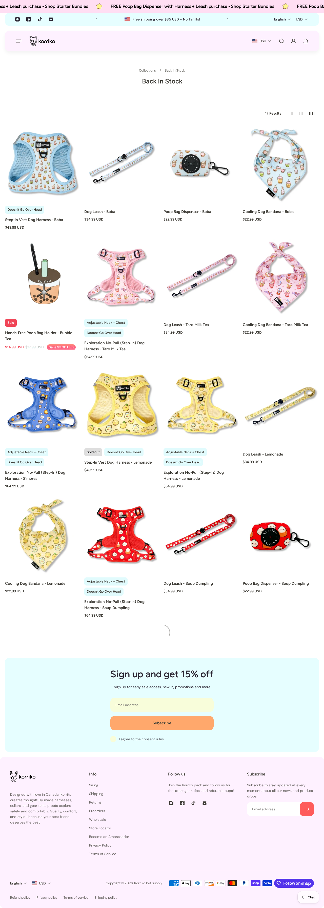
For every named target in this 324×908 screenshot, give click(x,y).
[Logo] (42, 41)
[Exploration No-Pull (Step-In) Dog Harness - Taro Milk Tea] (122, 278)
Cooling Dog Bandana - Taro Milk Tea (275, 324)
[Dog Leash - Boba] (122, 164)
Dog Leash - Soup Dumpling (188, 583)
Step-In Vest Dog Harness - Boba (34, 219)
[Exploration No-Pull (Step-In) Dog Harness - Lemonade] (202, 407)
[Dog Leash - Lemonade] (281, 407)
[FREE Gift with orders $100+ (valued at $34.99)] (162, 19)
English (16, 883)
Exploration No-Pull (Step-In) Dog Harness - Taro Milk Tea (114, 345)
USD (42, 883)
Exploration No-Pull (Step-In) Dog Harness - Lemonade (194, 475)
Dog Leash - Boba (99, 211)
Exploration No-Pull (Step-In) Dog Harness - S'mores (35, 475)
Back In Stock (175, 70)
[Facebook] (28, 19)
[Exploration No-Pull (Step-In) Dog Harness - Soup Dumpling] (122, 536)
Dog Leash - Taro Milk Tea (186, 324)
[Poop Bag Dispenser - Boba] (202, 164)
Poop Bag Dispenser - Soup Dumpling (276, 583)
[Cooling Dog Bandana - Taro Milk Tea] (281, 278)
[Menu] (18, 41)
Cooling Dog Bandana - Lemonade (35, 583)
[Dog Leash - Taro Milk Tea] (202, 278)
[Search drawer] (281, 41)
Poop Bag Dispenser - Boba (187, 211)
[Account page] (294, 41)
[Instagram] (17, 19)
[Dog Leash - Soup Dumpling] (202, 536)
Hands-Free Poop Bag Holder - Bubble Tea (38, 335)
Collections (148, 70)
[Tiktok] (39, 19)
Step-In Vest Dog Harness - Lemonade (118, 462)
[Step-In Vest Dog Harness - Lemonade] (122, 407)
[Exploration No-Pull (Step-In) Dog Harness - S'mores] (43, 407)
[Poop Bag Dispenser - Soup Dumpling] (281, 536)
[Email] (50, 19)
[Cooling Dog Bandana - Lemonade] (43, 536)
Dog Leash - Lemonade (263, 454)
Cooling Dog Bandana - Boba (268, 211)
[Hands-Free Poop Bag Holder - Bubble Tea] (43, 278)
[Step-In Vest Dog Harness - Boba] (43, 164)
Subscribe (162, 723)
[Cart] (306, 41)
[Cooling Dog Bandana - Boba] (281, 164)
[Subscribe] (307, 809)
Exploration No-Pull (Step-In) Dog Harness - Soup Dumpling (114, 604)
